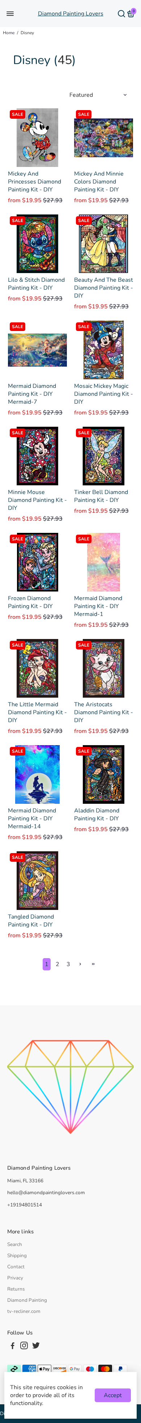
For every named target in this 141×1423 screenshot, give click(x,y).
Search (14, 1244)
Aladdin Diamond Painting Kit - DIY (96, 814)
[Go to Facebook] (13, 1346)
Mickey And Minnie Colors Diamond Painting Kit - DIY (99, 182)
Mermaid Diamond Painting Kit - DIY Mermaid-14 (32, 818)
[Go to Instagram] (24, 1346)
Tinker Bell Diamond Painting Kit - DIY (101, 496)
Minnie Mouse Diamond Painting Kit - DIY (37, 500)
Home (8, 33)
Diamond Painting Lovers (70, 14)
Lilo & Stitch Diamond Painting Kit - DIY (36, 284)
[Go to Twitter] (35, 1346)
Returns (16, 1289)
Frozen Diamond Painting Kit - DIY (30, 602)
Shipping (17, 1255)
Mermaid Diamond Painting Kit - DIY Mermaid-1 (98, 606)
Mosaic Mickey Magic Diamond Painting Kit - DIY (103, 394)
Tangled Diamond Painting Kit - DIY (31, 921)
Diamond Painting (27, 1300)
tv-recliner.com (23, 1311)
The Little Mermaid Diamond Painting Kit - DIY (37, 712)
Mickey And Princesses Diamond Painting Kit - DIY (34, 182)
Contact (16, 1266)
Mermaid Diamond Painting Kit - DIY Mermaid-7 (32, 394)
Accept (113, 1395)
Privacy (15, 1277)
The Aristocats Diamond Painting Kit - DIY (103, 712)
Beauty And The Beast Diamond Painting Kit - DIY (103, 288)
